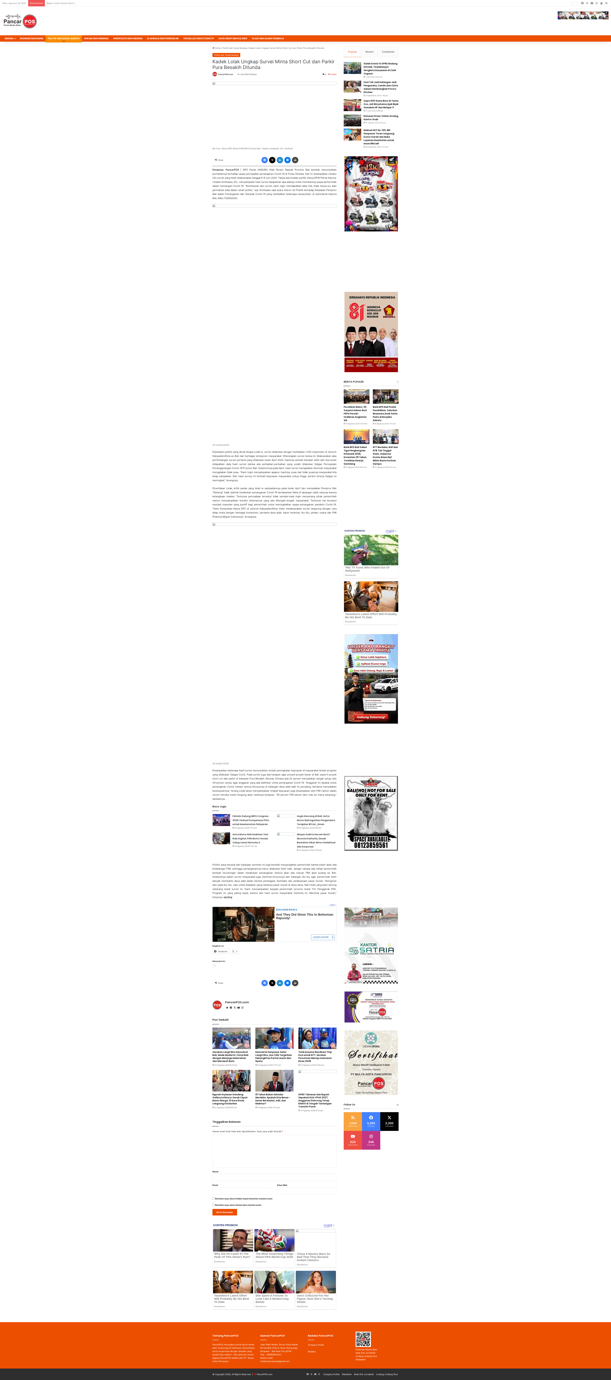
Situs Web (282, 1185)
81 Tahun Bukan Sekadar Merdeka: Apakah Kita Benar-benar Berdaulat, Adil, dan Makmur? (272, 1099)
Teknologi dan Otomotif (198, 38)
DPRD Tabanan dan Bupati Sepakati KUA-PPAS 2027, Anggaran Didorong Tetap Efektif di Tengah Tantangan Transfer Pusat (315, 1100)
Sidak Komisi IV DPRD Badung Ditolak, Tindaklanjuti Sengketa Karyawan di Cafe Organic (380, 68)
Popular (352, 51)
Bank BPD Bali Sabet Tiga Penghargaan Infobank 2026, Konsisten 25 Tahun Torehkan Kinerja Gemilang (355, 455)
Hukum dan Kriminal (96, 38)
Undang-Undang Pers (387, 1374)
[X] (235, 1008)
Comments (388, 51)
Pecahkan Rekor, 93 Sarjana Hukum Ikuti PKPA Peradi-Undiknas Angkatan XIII (355, 413)
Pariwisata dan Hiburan (127, 38)
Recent (369, 51)
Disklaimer (361, 1359)
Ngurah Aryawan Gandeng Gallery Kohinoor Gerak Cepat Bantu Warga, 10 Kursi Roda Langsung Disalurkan (230, 1099)
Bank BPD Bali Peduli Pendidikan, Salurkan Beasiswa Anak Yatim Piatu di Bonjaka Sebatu (385, 413)
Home (217, 48)
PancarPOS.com (225, 74)
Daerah (9, 38)
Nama (215, 1171)
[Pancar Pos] (19, 21)
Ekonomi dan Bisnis (31, 38)
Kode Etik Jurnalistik (366, 1353)
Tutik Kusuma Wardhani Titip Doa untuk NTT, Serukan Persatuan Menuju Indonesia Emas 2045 (315, 1056)
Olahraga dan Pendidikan (163, 38)
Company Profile (316, 1345)
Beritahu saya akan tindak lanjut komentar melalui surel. (244, 1198)
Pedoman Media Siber (366, 1349)
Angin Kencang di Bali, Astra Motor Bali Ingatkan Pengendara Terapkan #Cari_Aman (316, 820)
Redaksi (312, 1351)
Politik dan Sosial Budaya (64, 38)
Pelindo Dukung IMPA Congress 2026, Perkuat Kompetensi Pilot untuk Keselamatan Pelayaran (250, 820)
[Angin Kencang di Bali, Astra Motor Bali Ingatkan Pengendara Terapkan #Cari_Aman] (286, 820)
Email (215, 1185)
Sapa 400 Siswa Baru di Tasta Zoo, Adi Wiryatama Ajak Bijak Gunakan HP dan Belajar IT (381, 104)
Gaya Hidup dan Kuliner (232, 38)
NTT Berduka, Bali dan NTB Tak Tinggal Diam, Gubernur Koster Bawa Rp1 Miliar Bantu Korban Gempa (385, 455)
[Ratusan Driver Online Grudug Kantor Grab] (352, 120)
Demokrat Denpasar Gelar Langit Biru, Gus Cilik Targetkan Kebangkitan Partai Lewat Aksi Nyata (273, 1056)
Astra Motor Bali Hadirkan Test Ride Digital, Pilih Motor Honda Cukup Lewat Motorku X (250, 838)
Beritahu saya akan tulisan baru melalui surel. (238, 1205)
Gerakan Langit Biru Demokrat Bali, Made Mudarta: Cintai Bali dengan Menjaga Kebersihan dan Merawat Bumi (230, 1056)
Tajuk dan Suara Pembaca (268, 38)
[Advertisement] (371, 261)
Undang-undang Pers (366, 1356)
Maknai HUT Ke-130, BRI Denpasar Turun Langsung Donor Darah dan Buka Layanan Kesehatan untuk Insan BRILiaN (379, 137)
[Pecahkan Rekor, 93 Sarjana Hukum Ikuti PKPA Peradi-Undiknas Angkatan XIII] (356, 396)
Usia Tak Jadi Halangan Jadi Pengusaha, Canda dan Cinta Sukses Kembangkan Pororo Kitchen (381, 87)
